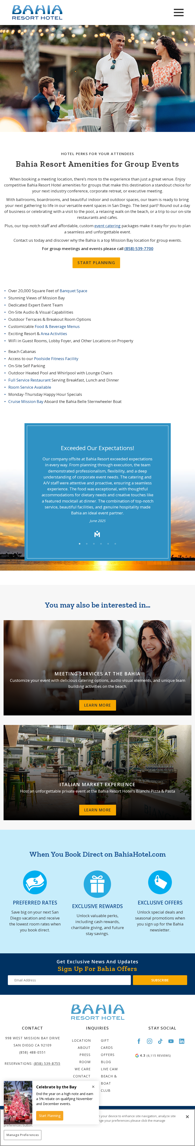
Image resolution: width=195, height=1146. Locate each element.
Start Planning (96, 262)
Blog (106, 1062)
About (84, 1047)
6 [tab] (115, 544)
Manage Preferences (22, 1135)
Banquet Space (73, 290)
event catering (107, 225)
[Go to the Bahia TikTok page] (162, 1041)
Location (81, 1040)
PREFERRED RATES (35, 902)
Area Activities (54, 333)
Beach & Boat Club (109, 1083)
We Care (83, 1069)
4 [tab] (101, 544)
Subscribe (160, 980)
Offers (108, 1054)
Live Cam (109, 1069)
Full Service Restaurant (30, 380)
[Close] (187, 1116)
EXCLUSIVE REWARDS (97, 906)
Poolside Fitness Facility (56, 358)
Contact (82, 1076)
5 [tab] (108, 544)
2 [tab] (86, 544)
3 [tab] (94, 544)
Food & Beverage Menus (57, 326)
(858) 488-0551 (32, 1052)
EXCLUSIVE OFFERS (160, 902)
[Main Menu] (178, 12)
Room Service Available (29, 387)
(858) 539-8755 (47, 1063)
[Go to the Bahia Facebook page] (141, 1041)
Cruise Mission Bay (25, 401)
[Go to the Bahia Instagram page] (151, 1041)
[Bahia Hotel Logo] (52, 12)
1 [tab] (79, 544)
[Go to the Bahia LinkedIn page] (184, 1041)
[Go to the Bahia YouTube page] (173, 1041)
